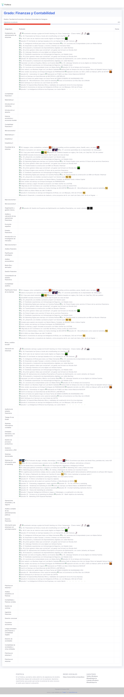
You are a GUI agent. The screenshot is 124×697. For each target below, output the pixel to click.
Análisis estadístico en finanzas (9, 594)
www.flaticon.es (73, 692)
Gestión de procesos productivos (9, 442)
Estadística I (9, 139)
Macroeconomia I (10, 200)
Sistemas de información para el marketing (10, 462)
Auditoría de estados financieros (9, 411)
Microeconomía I (10, 130)
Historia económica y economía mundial (11, 118)
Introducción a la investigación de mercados (10, 238)
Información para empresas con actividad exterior (10, 527)
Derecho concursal (11, 618)
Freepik (64, 692)
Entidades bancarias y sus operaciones (10, 433)
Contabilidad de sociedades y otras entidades (10, 647)
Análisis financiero (10, 249)
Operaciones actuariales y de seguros (10, 502)
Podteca (7, 5)
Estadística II (9, 143)
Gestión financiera (10, 271)
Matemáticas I (9, 100)
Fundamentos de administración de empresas (10, 35)
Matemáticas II (9, 135)
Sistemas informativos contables (9, 425)
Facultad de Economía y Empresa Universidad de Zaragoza (28, 19)
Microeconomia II (10, 204)
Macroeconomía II (10, 245)
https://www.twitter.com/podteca (73, 677)
